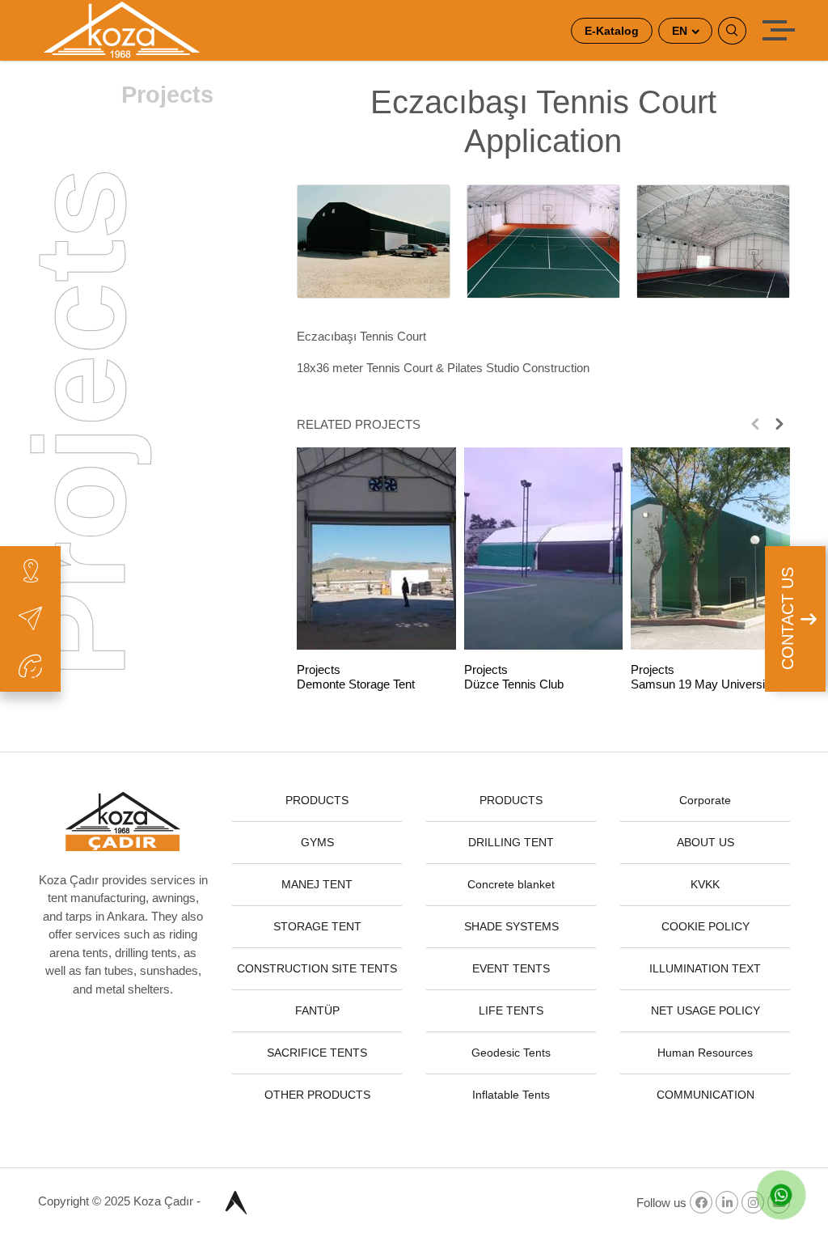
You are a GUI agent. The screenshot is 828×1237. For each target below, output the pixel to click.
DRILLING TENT (511, 842)
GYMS (317, 842)
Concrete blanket (511, 884)
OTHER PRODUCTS (317, 1094)
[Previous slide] (755, 424)
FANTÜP (317, 1010)
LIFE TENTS (511, 1010)
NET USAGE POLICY (705, 1010)
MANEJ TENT (317, 884)
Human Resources (705, 1052)
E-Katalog (612, 30)
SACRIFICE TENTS (317, 1052)
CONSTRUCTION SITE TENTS (317, 968)
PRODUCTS (317, 800)
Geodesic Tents (511, 1052)
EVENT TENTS (511, 968)
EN (681, 30)
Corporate (705, 800)
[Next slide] (779, 424)
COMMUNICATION (705, 1094)
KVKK (705, 884)
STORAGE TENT (317, 926)
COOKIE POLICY (705, 926)
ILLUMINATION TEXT (705, 968)
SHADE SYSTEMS (511, 926)
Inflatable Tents (511, 1094)
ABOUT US (705, 842)
